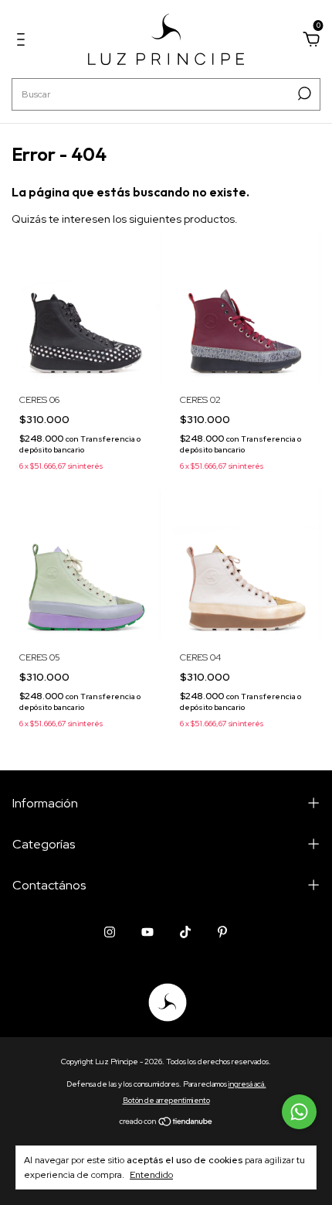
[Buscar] (303, 93)
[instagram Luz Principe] (109, 932)
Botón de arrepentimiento (166, 1100)
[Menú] (24, 41)
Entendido (151, 1175)
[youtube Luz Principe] (147, 932)
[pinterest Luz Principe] (222, 932)
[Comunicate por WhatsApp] (299, 1111)
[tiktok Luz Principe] (185, 932)
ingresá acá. (247, 1084)
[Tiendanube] (166, 1122)
